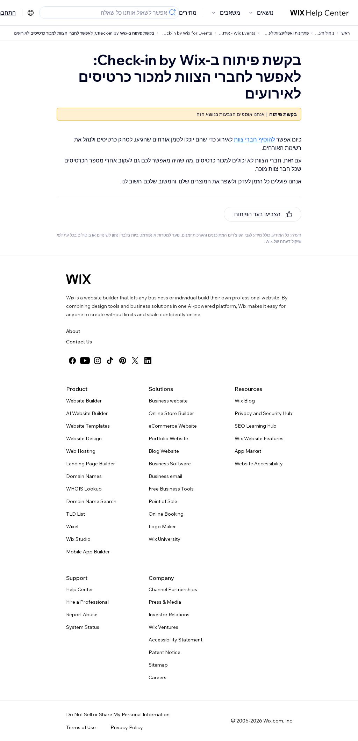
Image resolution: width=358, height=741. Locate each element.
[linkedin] (148, 360)
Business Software (170, 463)
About (73, 331)
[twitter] (135, 360)
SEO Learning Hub (256, 426)
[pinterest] (122, 360)
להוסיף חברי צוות (254, 139)
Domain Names (84, 476)
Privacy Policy (126, 727)
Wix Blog (245, 401)
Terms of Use (81, 727)
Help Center (79, 589)
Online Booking (166, 514)
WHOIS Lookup (84, 489)
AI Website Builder (87, 413)
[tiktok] (110, 360)
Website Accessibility (259, 463)
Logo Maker (162, 526)
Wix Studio (78, 539)
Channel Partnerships (173, 589)
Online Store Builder (171, 413)
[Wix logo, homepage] (78, 279)
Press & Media (165, 602)
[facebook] (72, 360)
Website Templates (88, 426)
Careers (157, 677)
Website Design (84, 438)
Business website (168, 401)
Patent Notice (164, 652)
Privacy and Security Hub (263, 413)
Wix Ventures (163, 627)
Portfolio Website (168, 438)
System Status (82, 627)
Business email (165, 476)
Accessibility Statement (175, 640)
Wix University (164, 539)
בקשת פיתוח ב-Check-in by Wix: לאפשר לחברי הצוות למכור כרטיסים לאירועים (84, 33)
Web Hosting (80, 451)
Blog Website (164, 451)
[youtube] (85, 360)
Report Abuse (82, 614)
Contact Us (79, 342)
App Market (248, 451)
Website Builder (84, 401)
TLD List (75, 514)
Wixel (72, 526)
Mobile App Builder (88, 552)
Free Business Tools (171, 489)
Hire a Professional (87, 602)
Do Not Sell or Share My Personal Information (118, 714)
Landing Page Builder (90, 463)
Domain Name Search (91, 501)
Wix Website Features (259, 438)
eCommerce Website (173, 426)
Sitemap (158, 665)
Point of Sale (163, 501)
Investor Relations (169, 614)
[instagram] (97, 360)
